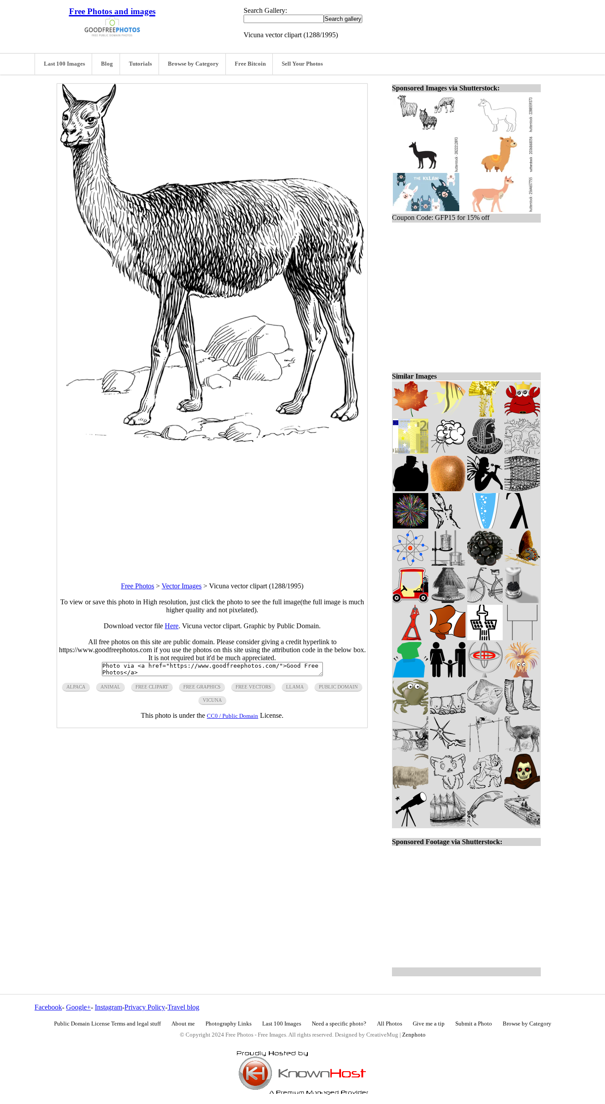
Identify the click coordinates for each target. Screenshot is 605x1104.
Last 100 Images (64, 64)
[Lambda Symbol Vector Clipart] (522, 526)
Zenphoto (414, 1035)
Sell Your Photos (302, 64)
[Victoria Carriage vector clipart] (410, 749)
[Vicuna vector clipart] (522, 749)
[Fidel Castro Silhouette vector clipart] (410, 489)
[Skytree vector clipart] (485, 638)
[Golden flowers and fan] (485, 414)
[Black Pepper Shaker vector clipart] (522, 600)
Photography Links (229, 1024)
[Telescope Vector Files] (410, 824)
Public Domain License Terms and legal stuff (107, 1024)
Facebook (48, 1007)
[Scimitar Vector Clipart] (485, 824)
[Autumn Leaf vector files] (410, 414)
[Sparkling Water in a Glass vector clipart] (485, 526)
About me (183, 1024)
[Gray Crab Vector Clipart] (410, 712)
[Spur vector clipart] (447, 749)
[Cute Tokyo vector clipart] (410, 638)
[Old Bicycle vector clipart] (485, 600)
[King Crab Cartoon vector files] (522, 414)
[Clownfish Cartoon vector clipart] (447, 638)
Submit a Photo (473, 1024)
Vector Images (182, 586)
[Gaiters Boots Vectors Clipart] (522, 712)
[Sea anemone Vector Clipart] (522, 675)
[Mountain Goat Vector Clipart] (410, 787)
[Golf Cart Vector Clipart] (410, 600)
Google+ (78, 1007)
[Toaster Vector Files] (410, 675)
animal (110, 686)
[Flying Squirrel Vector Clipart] (447, 526)
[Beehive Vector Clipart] (447, 600)
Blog (107, 64)
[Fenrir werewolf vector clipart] (485, 787)
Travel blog (183, 1007)
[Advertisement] (212, 504)
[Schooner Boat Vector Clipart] (447, 824)
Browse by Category (193, 64)
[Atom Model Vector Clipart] (410, 563)
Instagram (108, 1007)
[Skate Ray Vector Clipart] (485, 712)
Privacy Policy (144, 1007)
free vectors (253, 686)
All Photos (389, 1024)
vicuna (212, 700)
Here (171, 626)
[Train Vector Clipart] (522, 824)
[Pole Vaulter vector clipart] (485, 749)
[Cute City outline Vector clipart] (447, 787)
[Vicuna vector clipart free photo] (212, 439)
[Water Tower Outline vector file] (522, 638)
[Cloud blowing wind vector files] (447, 451)
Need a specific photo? (339, 1024)
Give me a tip (429, 1024)
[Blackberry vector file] (485, 563)
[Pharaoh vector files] (485, 451)
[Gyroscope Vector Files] (485, 675)
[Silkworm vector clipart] (447, 712)
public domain (338, 686)
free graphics (202, 686)
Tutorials (140, 64)
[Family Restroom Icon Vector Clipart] (447, 675)
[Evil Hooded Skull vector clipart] (522, 787)
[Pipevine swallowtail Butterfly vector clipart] (522, 563)
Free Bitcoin (250, 64)
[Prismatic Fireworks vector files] (410, 526)
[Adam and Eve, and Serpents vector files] (522, 451)
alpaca (75, 686)
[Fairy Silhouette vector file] (485, 489)
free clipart (152, 686)
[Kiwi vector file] (447, 489)
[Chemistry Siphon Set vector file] (447, 563)
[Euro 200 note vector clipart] (410, 451)
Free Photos (137, 586)
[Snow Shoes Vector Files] (522, 489)
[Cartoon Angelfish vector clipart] (447, 414)
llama (295, 686)
